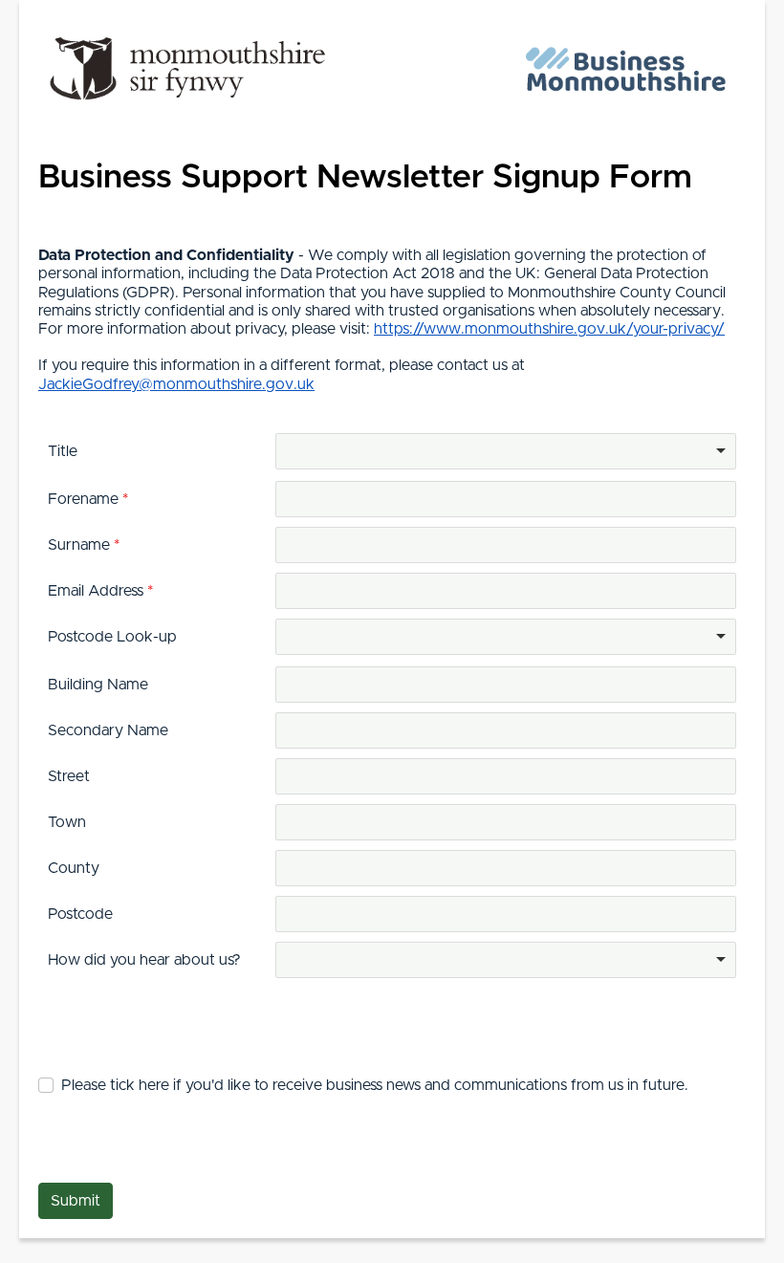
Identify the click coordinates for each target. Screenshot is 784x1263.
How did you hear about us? (144, 960)
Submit (75, 1201)
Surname (81, 545)
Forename (85, 499)
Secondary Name (108, 730)
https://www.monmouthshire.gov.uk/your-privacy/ (549, 329)
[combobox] (505, 451)
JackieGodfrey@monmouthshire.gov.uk (176, 384)
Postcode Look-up (112, 636)
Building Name (98, 684)
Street (69, 776)
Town (67, 822)
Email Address (97, 591)
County (73, 868)
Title (62, 451)
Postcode (80, 914)
